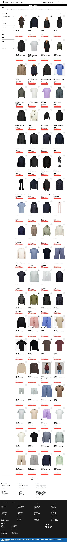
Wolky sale (35, 505)
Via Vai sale (52, 505)
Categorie (4, 23)
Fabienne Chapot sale (20, 508)
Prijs (2, 44)
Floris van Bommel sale (21, 505)
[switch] (13, 16)
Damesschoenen (14, 525)
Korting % (4, 48)
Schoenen (2, 525)
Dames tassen (14, 528)
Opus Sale (19, 509)
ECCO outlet (19, 520)
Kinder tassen (14, 534)
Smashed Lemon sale (4, 508)
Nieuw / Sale (4, 51)
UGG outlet (2, 507)
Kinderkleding (14, 532)
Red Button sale (20, 512)
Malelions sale (53, 506)
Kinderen (21, 2)
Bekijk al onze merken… (54, 520)
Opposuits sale (36, 519)
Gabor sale (36, 508)
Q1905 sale (36, 512)
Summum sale (36, 511)
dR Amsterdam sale (54, 515)
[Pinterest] (51, 527)
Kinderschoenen (14, 531)
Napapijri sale (53, 511)
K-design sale (3, 518)
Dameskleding (14, 526)
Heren (16, 2)
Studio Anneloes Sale (20, 506)
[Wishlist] (60, 2)
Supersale (2, 526)
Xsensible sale (19, 513)
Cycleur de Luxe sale (4, 512)
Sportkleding (3, 527)
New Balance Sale (37, 506)
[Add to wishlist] (26, 16)
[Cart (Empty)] (64, 2)
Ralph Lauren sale (3, 506)
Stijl (2, 30)
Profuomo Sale (19, 507)
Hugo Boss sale (53, 512)
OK (64, 539)
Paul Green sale (36, 509)
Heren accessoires (4, 535)
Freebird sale (3, 515)
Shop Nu (41, 5)
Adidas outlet (19, 511)
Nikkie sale (2, 519)
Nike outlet (2, 505)
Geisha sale (19, 519)
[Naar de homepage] (5, 2)
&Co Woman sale (37, 513)
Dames (12, 2)
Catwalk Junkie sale (54, 509)
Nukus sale (52, 508)
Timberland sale (20, 514)
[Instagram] (48, 527)
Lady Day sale (36, 520)
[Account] (62, 2)
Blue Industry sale (3, 511)
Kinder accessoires (15, 535)
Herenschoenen (3, 531)
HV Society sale (53, 507)
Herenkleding (3, 532)
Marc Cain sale (36, 507)
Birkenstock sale (3, 514)
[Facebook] (46, 527)
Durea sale (36, 514)
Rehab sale (52, 514)
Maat (3, 37)
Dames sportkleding (15, 527)
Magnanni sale (3, 513)
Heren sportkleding (4, 533)
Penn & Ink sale (36, 515)
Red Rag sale (53, 518)
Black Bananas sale (37, 518)
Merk (3, 34)
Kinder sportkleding (15, 533)
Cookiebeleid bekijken (5, 540)
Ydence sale (19, 515)
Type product (4, 27)
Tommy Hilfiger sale (54, 519)
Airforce (3, 7)
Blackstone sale (53, 513)
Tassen (2, 528)
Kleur (3, 41)
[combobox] (50, 2)
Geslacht (4, 20)
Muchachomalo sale (20, 518)
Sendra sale (2, 509)
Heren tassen (3, 534)
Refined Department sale (5, 520)
